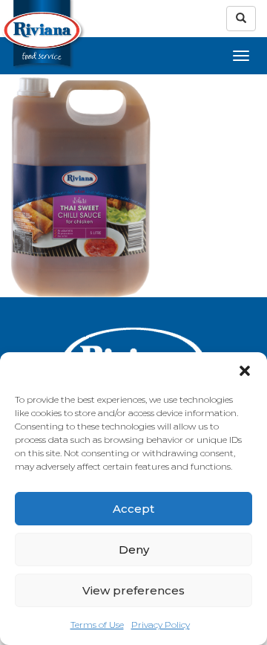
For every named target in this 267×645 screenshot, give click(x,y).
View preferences (133, 590)
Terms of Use (97, 624)
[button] (244, 370)
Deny (134, 549)
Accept (133, 509)
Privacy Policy (160, 624)
